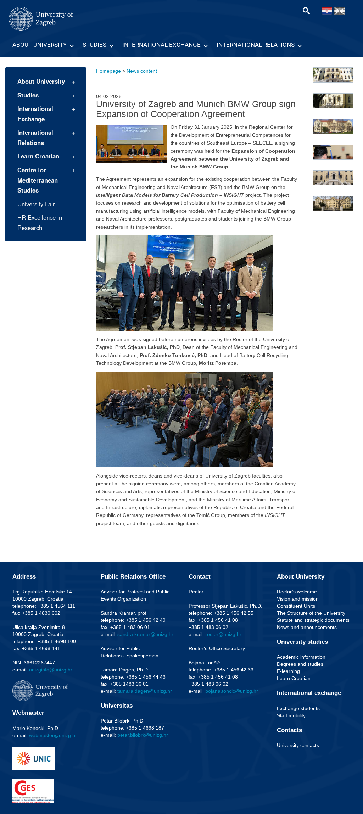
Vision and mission (298, 599)
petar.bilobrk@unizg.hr (142, 735)
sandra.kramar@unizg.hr (145, 634)
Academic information (301, 657)
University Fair (36, 204)
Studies (94, 44)
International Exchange (161, 44)
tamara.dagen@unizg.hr (144, 691)
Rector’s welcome (297, 592)
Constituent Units (296, 606)
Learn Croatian (38, 156)
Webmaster (28, 712)
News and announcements (307, 627)
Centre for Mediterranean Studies (37, 180)
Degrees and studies (300, 664)
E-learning (288, 671)
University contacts (298, 745)
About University (39, 44)
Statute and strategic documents (313, 620)
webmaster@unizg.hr (53, 735)
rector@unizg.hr (223, 634)
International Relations (256, 44)
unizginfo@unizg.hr (50, 670)
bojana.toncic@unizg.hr (231, 691)
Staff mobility (291, 715)
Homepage (108, 71)
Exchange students (298, 708)
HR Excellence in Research (39, 222)
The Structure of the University (311, 613)
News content (142, 71)
